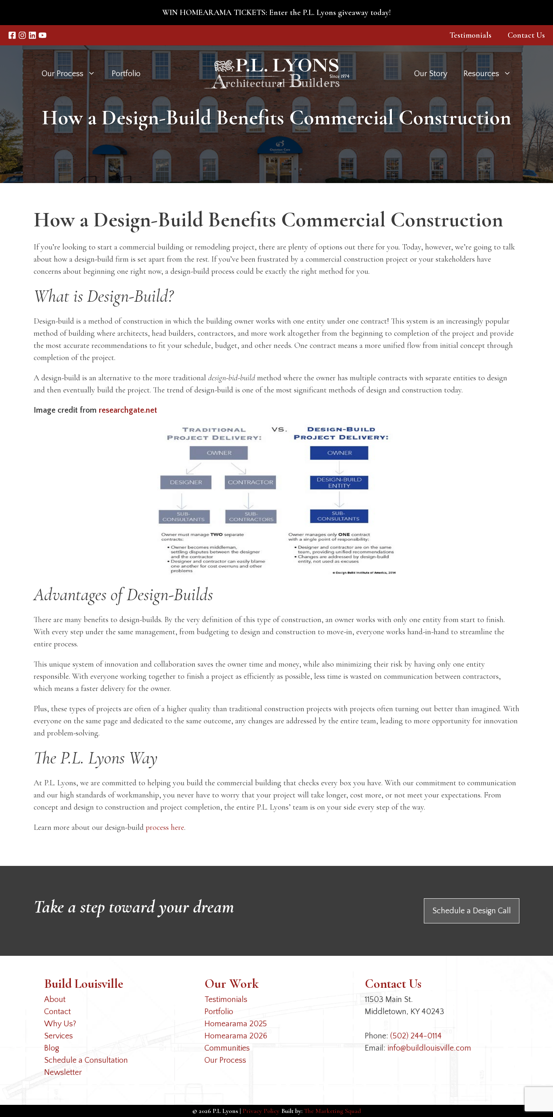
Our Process (225, 1060)
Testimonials (470, 35)
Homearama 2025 (235, 1023)
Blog (51, 1048)
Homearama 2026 (235, 1036)
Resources (481, 73)
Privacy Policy (260, 1111)
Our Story (430, 73)
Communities (227, 1048)
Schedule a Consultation (86, 1060)
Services (58, 1036)
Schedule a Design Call (471, 910)
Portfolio (126, 73)
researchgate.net (128, 410)
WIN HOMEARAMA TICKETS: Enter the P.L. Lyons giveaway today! (276, 12)
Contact (57, 1011)
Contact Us (526, 35)
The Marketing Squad (332, 1111)
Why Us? (60, 1023)
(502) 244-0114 (416, 1036)
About (55, 999)
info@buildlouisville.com (429, 1048)
